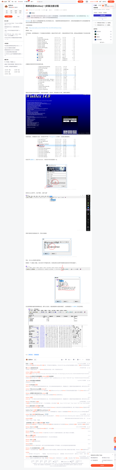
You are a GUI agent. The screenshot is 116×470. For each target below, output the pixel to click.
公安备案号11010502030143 (38, 463)
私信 (18, 16)
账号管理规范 (61, 464)
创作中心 (104, 1)
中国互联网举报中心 (48, 464)
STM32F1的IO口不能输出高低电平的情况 (13, 38)
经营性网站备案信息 (66, 463)
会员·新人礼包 (93, 1)
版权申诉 (71, 464)
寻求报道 (45, 461)
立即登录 (102, 465)
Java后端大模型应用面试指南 (10, 51)
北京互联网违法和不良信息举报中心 (77, 463)
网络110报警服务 (41, 464)
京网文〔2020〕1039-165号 (57, 463)
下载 (12, 1)
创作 (111, 1)
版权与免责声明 (66, 464)
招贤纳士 (37, 461)
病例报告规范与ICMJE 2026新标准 (11, 49)
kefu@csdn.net (66, 461)
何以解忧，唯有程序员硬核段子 (11, 66)
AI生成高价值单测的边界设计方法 (13, 45)
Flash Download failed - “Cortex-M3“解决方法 (13, 24)
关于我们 (32, 461)
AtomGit (21, 1)
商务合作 (41, 461)
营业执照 (80, 464)
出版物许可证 (75, 464)
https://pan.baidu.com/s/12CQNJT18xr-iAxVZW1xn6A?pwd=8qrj (45, 28)
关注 (35, 359)
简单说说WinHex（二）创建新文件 (104, 25)
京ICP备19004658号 (48, 463)
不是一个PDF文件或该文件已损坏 (11, 31)
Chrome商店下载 (55, 464)
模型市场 (27, 1)
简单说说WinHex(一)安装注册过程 (11, 27)
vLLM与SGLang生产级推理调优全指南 (12, 54)
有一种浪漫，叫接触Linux (9, 61)
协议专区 (50, 461)
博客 (9, 1)
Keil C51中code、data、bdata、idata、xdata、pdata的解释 (13, 34)
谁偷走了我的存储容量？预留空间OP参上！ (13, 64)
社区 (16, 1)
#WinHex (31, 354)
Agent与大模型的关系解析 (10, 47)
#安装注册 (36, 354)
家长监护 (35, 464)
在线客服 (72, 461)
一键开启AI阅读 (102, 15)
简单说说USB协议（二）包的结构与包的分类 (104, 22)
